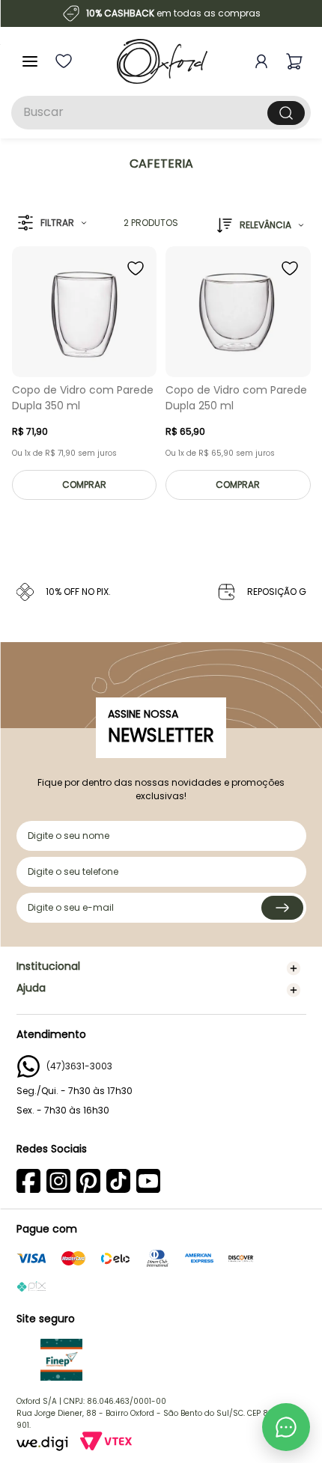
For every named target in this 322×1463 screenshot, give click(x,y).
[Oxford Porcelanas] (162, 61)
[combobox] (161, 112)
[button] (52, 223)
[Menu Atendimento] (286, 1427)
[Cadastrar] (282, 908)
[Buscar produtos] (286, 113)
